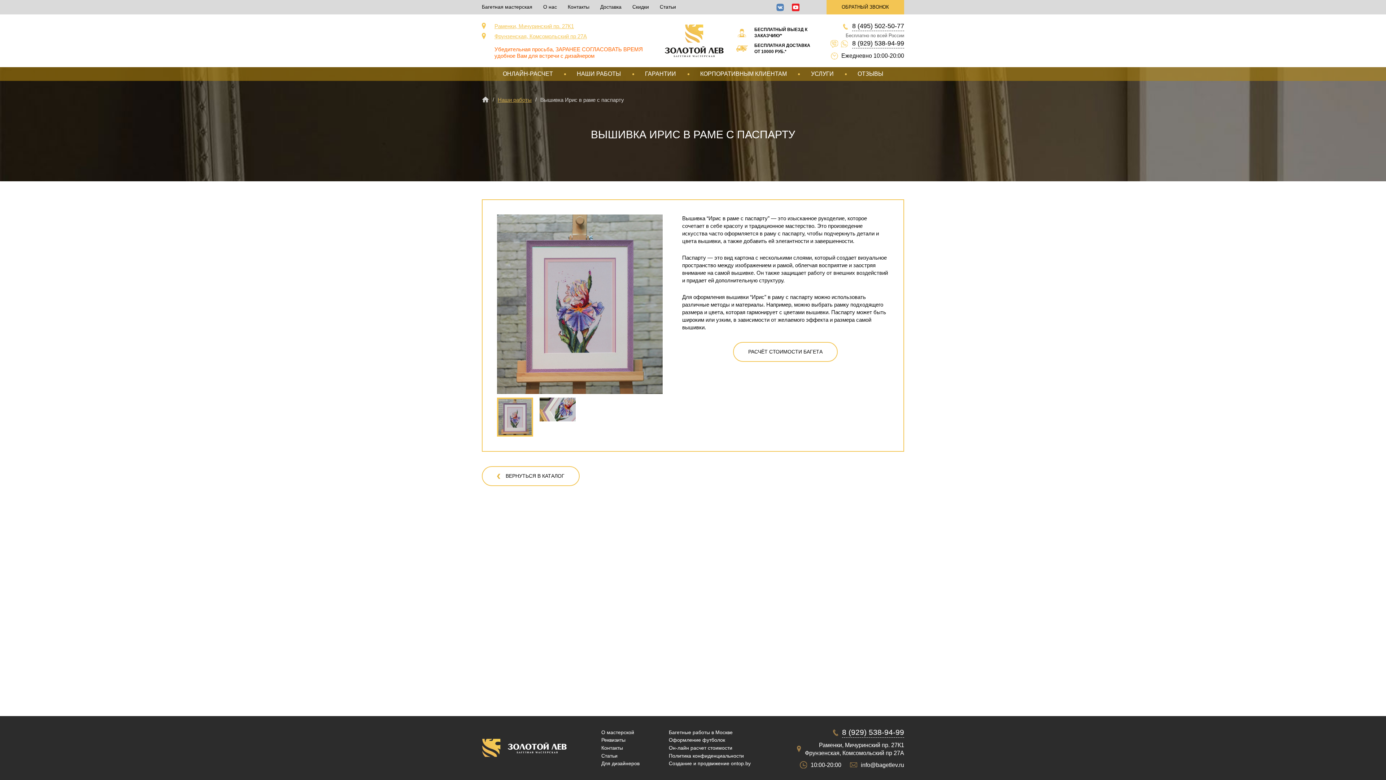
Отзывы (870, 74)
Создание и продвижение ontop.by (710, 763)
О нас (550, 7)
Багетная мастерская (507, 7)
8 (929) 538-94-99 (878, 43)
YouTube (795, 7)
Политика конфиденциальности (706, 756)
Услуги (822, 74)
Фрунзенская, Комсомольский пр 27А (540, 36)
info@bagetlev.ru (882, 765)
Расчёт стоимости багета (785, 352)
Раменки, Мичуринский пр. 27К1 (534, 26)
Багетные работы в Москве (701, 732)
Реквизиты (613, 740)
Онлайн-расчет (528, 74)
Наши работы (599, 74)
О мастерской (617, 732)
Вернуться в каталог (535, 476)
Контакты (578, 7)
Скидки (640, 7)
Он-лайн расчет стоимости (700, 748)
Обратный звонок (865, 7)
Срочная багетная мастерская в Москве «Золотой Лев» (694, 41)
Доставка (611, 7)
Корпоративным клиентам (743, 74)
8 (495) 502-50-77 (878, 26)
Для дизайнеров (620, 763)
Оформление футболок (697, 740)
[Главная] (485, 99)
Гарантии (660, 74)
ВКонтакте (780, 7)
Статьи (668, 7)
